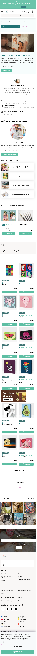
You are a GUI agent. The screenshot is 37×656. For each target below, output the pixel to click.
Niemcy (6, 624)
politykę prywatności (28, 544)
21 (23, 477)
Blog (19, 601)
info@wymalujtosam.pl (12, 565)
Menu (2, 12)
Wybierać (9, 233)
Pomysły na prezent (24, 579)
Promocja (21, 574)
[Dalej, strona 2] (18, 476)
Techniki (3, 574)
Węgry (22, 617)
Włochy (22, 621)
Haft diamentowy (29, 27)
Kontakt (3, 593)
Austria (22, 626)
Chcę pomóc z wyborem (9, 154)
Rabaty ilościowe (23, 588)
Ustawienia (18, 646)
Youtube (32, 498)
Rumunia (23, 619)
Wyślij (18, 548)
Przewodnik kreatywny (7, 601)
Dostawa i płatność (7, 590)
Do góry (19, 487)
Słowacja (6, 619)
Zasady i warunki (6, 588)
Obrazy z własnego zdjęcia (7, 577)
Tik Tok (29, 498)
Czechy (6, 617)
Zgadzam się (18, 652)
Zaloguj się (23, 11)
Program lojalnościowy (24, 590)
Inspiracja (4, 580)
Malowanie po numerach (11, 27)
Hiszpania (23, 624)
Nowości (20, 576)
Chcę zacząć (6, 70)
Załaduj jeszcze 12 (18, 470)
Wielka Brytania (8, 626)
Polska (5, 621)
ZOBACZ (23, 7)
